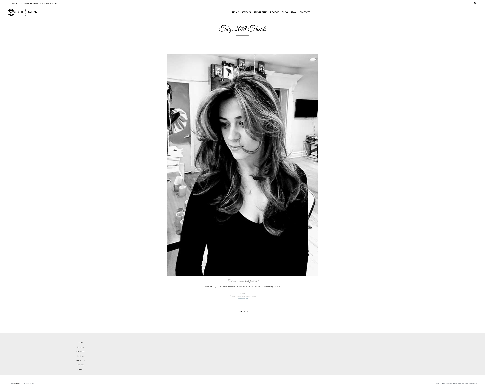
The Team (80, 365)
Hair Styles (244, 296)
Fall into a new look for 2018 (242, 281)
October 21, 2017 (243, 299)
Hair (243, 293)
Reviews (274, 12)
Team (294, 12)
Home (235, 12)
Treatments (260, 12)
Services (246, 12)
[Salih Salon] (36, 12)
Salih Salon (252, 296)
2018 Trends (236, 296)
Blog (285, 12)
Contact (305, 12)
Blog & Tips (80, 360)
